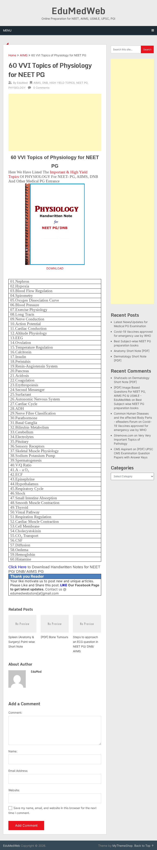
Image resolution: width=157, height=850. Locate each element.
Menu (7, 30)
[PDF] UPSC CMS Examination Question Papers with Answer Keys (133, 453)
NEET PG (82, 82)
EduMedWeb (78, 10)
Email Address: (18, 770)
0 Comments (41, 87)
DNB (45, 82)
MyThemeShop (122, 845)
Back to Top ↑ (144, 845)
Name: (12, 751)
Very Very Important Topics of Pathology (132, 439)
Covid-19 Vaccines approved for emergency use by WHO (132, 426)
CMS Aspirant (123, 449)
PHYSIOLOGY (17, 87)
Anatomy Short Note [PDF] (131, 351)
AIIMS (24, 55)
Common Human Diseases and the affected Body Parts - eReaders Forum (133, 417)
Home (12, 55)
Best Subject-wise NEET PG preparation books (129, 404)
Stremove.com (123, 435)
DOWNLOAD (54, 268)
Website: (14, 790)
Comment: (15, 712)
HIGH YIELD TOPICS (62, 82)
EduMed (22, 82)
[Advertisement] (54, 122)
